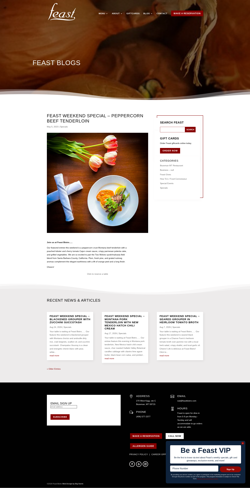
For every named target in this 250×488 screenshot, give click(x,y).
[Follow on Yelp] (138, 464)
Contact (162, 13)
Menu (102, 13)
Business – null (167, 170)
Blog (146, 13)
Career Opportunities (165, 454)
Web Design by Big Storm (72, 484)
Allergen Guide (143, 446)
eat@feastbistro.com (186, 401)
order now (170, 150)
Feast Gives (165, 174)
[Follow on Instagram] (145, 464)
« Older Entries (54, 369)
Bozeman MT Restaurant (171, 165)
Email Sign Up (61, 403)
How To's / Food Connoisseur (173, 179)
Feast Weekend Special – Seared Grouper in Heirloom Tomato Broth (180, 319)
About (116, 13)
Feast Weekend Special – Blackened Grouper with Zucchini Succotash (70, 319)
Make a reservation (146, 436)
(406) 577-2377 (143, 416)
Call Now (174, 436)
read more (54, 355)
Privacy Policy (139, 454)
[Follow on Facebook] (132, 464)
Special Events (166, 183)
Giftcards (133, 13)
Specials (64, 127)
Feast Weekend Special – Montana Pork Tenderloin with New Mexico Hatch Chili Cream (125, 322)
